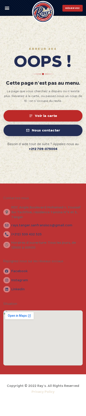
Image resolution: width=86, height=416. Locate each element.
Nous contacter (46, 130)
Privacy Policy (43, 392)
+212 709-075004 (43, 149)
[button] (7, 8)
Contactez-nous (16, 198)
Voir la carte (46, 116)
